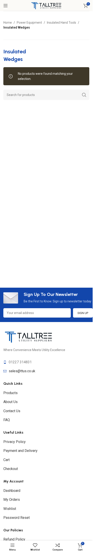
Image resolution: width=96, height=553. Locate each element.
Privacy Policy (14, 442)
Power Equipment (29, 22)
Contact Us (11, 411)
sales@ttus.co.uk (22, 371)
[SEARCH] (84, 95)
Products (10, 393)
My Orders (11, 499)
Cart (6, 460)
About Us (10, 402)
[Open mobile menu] (5, 5)
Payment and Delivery (20, 451)
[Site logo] (46, 5)
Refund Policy (14, 539)
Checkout (10, 469)
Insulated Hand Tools (61, 22)
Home (7, 22)
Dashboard (11, 491)
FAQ (6, 420)
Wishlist (9, 509)
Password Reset (16, 518)
